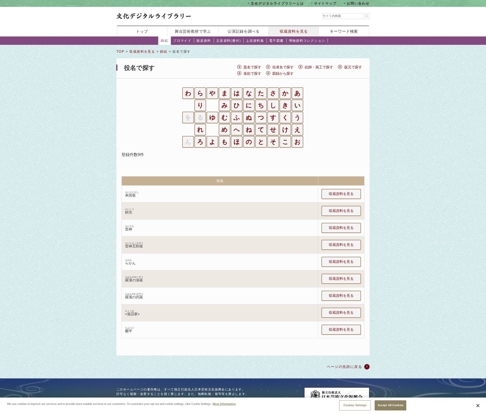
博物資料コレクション (307, 41)
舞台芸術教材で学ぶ (193, 31)
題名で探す (252, 67)
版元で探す (353, 67)
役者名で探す (283, 67)
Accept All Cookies (390, 405)
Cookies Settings (355, 405)
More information (224, 403)
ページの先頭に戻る (344, 367)
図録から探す (283, 73)
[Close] (477, 405)
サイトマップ (325, 3)
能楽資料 (203, 41)
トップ (142, 31)
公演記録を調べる (244, 31)
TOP (120, 51)
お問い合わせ (358, 3)
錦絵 (164, 41)
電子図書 (276, 41)
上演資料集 (255, 41)
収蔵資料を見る (294, 31)
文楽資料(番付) (228, 41)
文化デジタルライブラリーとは (277, 3)
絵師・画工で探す (319, 67)
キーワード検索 (344, 31)
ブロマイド (182, 41)
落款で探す (252, 73)
